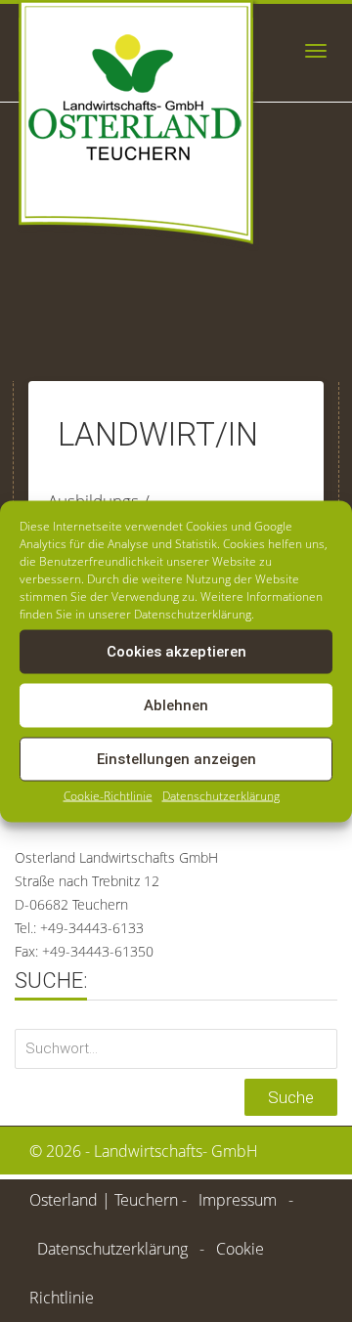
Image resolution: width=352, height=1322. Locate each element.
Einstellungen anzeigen (176, 759)
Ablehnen (176, 705)
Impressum (237, 1200)
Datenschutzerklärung (221, 795)
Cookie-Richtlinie (108, 795)
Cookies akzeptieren (176, 652)
